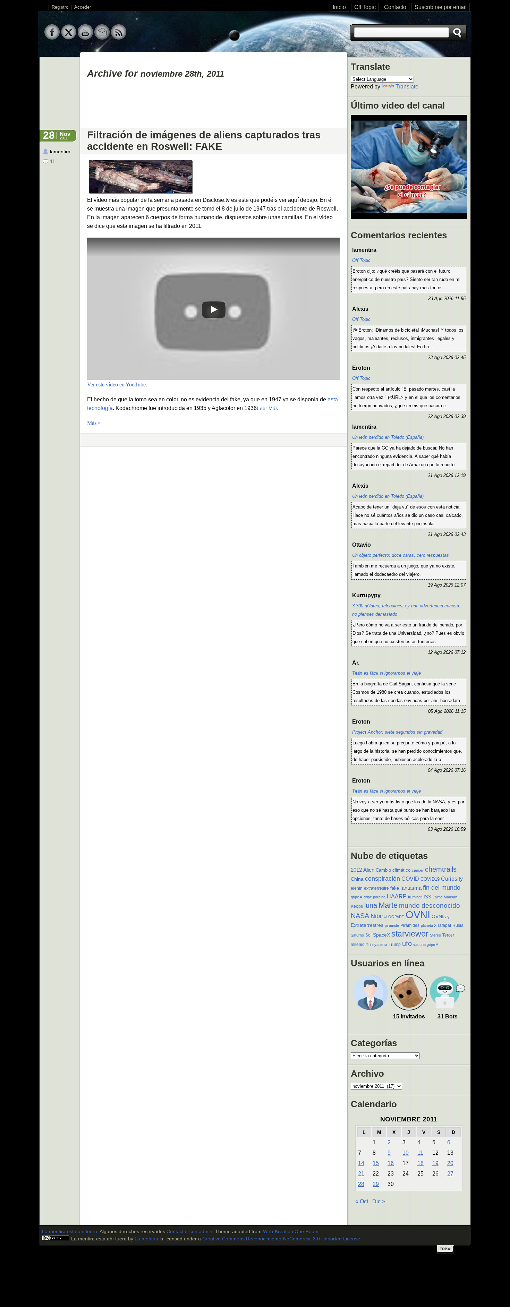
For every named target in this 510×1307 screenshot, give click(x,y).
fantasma (411, 888)
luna (370, 905)
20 (450, 1163)
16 (391, 1163)
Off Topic (365, 7)
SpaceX (381, 935)
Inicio (339, 7)
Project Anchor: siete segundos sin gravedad (397, 732)
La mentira (146, 1238)
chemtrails (441, 869)
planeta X (428, 925)
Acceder (82, 7)
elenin (357, 888)
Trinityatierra (376, 944)
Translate (407, 86)
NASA (360, 916)
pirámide (392, 925)
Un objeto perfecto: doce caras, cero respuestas (400, 555)
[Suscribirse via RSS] (118, 38)
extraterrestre (376, 888)
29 (376, 1184)
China (357, 879)
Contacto (395, 7)
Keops (357, 906)
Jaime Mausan (445, 897)
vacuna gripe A (425, 944)
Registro (60, 7)
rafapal (444, 925)
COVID (410, 878)
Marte (388, 905)
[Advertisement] (213, 106)
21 (361, 1174)
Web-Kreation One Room (290, 1231)
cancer (418, 870)
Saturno (357, 935)
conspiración (382, 878)
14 (361, 1163)
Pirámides (409, 925)
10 (405, 1153)
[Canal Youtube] (85, 38)
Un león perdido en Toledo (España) (388, 437)
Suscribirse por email (441, 7)
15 (376, 1163)
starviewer (409, 933)
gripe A (356, 897)
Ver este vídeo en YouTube (116, 384)
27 (450, 1174)
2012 (356, 870)
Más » (94, 423)
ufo (407, 943)
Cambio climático (393, 870)
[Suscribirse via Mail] (102, 38)
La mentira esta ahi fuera (69, 1231)
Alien (368, 870)
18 (420, 1163)
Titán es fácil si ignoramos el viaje (386, 673)
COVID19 (430, 879)
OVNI (418, 914)
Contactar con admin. (190, 1231)
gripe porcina (374, 897)
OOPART (396, 917)
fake (394, 888)
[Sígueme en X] (68, 38)
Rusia (458, 925)
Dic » (378, 1201)
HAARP (397, 896)
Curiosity (452, 879)
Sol (368, 935)
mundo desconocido (429, 905)
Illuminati (415, 897)
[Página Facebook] (52, 38)
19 (435, 1163)
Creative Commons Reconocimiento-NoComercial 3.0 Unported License (281, 1238)
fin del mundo (441, 887)
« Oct (361, 1201)
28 (361, 1184)
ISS (427, 896)
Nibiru (379, 916)
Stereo (435, 935)
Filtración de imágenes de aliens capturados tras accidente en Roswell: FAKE (204, 140)
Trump (395, 944)
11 (420, 1153)
